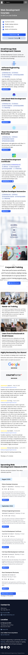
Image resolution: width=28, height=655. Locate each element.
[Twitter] (8, 647)
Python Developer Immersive (10, 484)
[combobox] (13, 2)
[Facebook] (2, 647)
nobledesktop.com (16, 164)
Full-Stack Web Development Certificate (13, 552)
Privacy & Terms (21, 653)
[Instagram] (5, 647)
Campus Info (5, 629)
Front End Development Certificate (11, 531)
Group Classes (13, 35)
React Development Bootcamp (10, 572)
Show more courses (7, 593)
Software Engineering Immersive (8, 387)
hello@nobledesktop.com (8, 615)
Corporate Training (13, 38)
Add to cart (5, 500)
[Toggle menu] (25, 2)
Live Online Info (5, 635)
